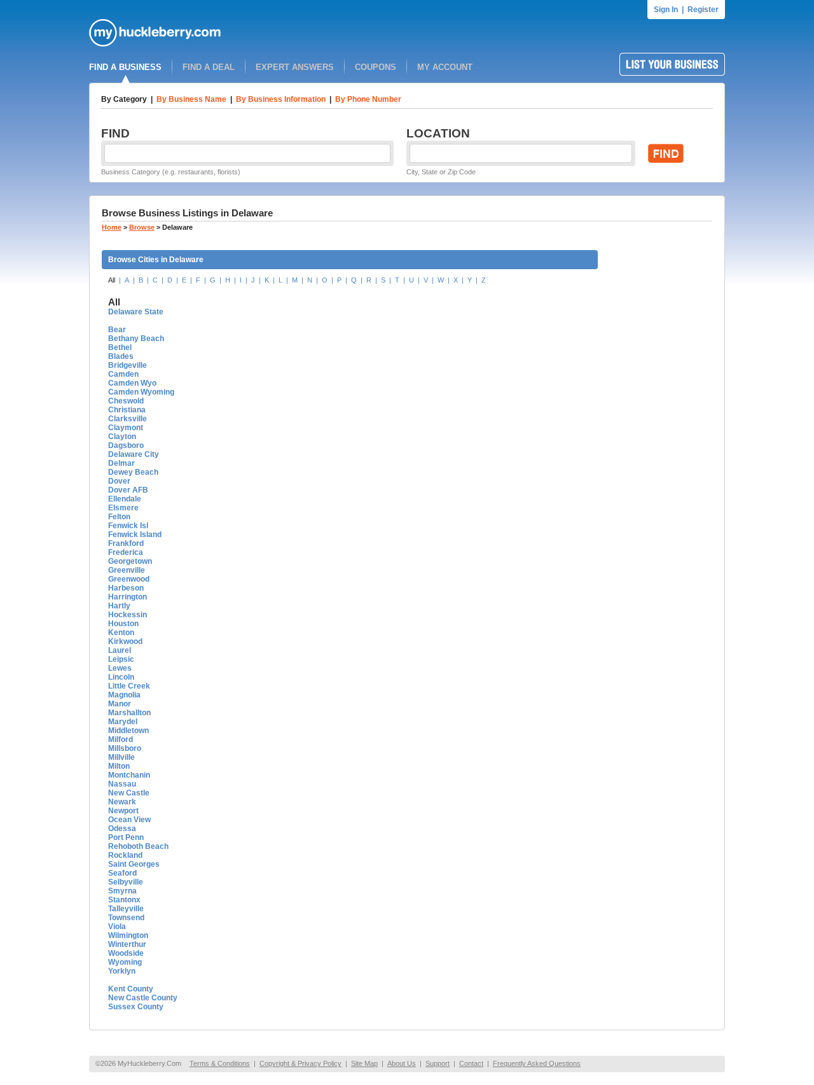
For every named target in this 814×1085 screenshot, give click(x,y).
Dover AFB (128, 490)
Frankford (126, 543)
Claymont (125, 427)
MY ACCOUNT (445, 67)
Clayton (122, 436)
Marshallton (129, 712)
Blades (121, 356)
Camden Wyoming (141, 392)
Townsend (126, 917)
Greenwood (128, 579)
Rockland (125, 855)
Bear (117, 329)
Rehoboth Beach (138, 846)
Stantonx (124, 899)
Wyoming (125, 962)
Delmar (121, 463)
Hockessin (127, 614)
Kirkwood (125, 641)
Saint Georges (134, 864)
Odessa (122, 828)
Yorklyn (121, 971)
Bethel (120, 347)
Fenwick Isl (128, 525)
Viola (117, 926)
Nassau (122, 784)
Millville (121, 757)
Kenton (121, 632)
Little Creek (129, 686)
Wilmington (128, 935)
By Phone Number (368, 99)
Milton (119, 766)
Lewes (120, 668)
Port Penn (126, 837)
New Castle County (142, 997)
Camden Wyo (132, 383)
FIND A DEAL (209, 67)
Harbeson (126, 588)
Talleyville (126, 908)
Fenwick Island (135, 534)
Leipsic (121, 659)
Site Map (364, 1063)
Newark (122, 801)
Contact (471, 1063)
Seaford (122, 873)
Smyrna (122, 890)
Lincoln (121, 677)
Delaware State (135, 311)
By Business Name (191, 99)
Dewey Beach (133, 472)
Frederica (125, 552)
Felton (119, 516)
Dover (119, 481)
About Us (401, 1063)
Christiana (127, 409)
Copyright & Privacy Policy (300, 1063)
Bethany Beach (136, 338)
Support (437, 1063)
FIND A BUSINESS (125, 67)
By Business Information (281, 99)
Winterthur (127, 944)
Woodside (126, 953)
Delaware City (133, 454)
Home (111, 227)
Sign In (666, 9)
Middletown (128, 730)
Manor (119, 703)
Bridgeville (127, 365)
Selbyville (125, 882)
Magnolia (124, 694)
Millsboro (124, 748)
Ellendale (124, 498)
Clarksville (127, 418)
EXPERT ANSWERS (295, 67)
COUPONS (375, 67)
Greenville (126, 570)
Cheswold (126, 400)
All (111, 280)
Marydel (122, 721)
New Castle (128, 792)
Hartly (119, 605)
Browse (142, 227)
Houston (123, 623)
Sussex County (135, 1006)
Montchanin (129, 775)
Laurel (119, 650)
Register (703, 9)
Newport (123, 810)
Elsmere (123, 507)
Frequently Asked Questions (537, 1063)
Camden (123, 374)
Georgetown (130, 561)
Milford (120, 739)
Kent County (130, 988)
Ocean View (129, 819)
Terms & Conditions (220, 1063)
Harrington (127, 596)
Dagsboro (126, 445)
